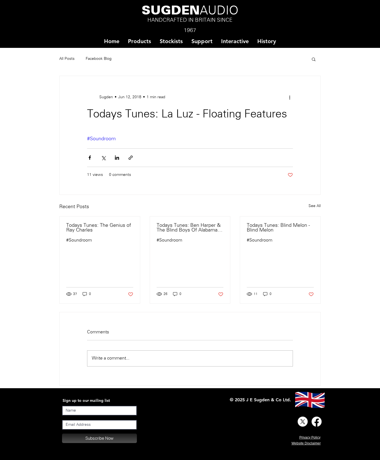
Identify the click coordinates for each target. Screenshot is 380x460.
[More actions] (289, 97)
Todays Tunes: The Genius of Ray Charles (98, 228)
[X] (303, 422)
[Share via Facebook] (89, 157)
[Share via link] (130, 157)
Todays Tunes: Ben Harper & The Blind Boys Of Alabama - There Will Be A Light (189, 228)
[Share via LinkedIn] (117, 157)
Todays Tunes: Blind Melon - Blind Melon (278, 228)
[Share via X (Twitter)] (103, 157)
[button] (171, 41)
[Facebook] (317, 422)
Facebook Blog (99, 59)
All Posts (67, 59)
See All (315, 206)
